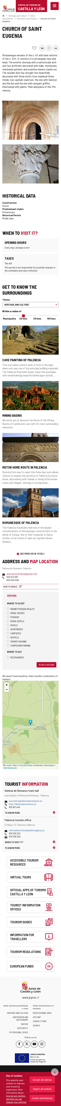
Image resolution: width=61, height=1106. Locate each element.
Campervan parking (20, 645)
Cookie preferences (42, 1098)
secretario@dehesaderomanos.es (25, 800)
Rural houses (17, 612)
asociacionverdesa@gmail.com (22, 573)
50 (37, 318)
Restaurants (17, 657)
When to (14, 842)
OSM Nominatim (10, 768)
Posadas (14, 617)
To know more (12, 812)
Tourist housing (18, 641)
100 (51, 318)
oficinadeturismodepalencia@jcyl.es (27, 830)
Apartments (16, 629)
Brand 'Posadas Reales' (22, 608)
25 (23, 318)
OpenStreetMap (26, 765)
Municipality (9, 318)
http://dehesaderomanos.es (22, 803)
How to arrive (10, 586)
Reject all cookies (42, 1089)
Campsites (15, 633)
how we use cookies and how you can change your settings (16, 1098)
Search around (46, 664)
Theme (6, 299)
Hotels (14, 625)
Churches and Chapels (27, 18)
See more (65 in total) (32, 553)
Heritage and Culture (18, 15)
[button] (6, 685)
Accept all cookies (42, 1079)
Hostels (14, 637)
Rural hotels (17, 621)
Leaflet (8, 765)
